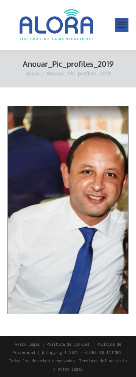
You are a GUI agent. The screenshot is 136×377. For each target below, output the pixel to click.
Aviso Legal (27, 344)
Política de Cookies (68, 344)
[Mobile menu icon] (121, 25)
